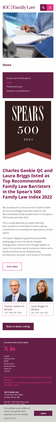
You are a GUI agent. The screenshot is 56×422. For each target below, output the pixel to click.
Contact (7, 371)
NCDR (6, 361)
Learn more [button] (10, 418)
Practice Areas (9, 358)
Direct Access (9, 363)
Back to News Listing (18, 326)
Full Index (12, 266)
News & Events (9, 366)
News (9, 82)
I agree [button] (43, 413)
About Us (7, 368)
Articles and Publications (19, 78)
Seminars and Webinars (18, 90)
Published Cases (15, 86)
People (6, 356)
